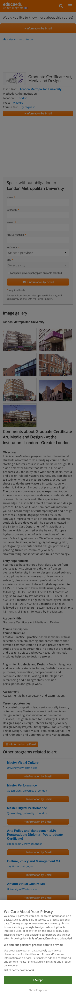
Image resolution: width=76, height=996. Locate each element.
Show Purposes (38, 990)
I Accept (38, 980)
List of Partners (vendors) (19, 970)
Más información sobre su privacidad (50, 938)
